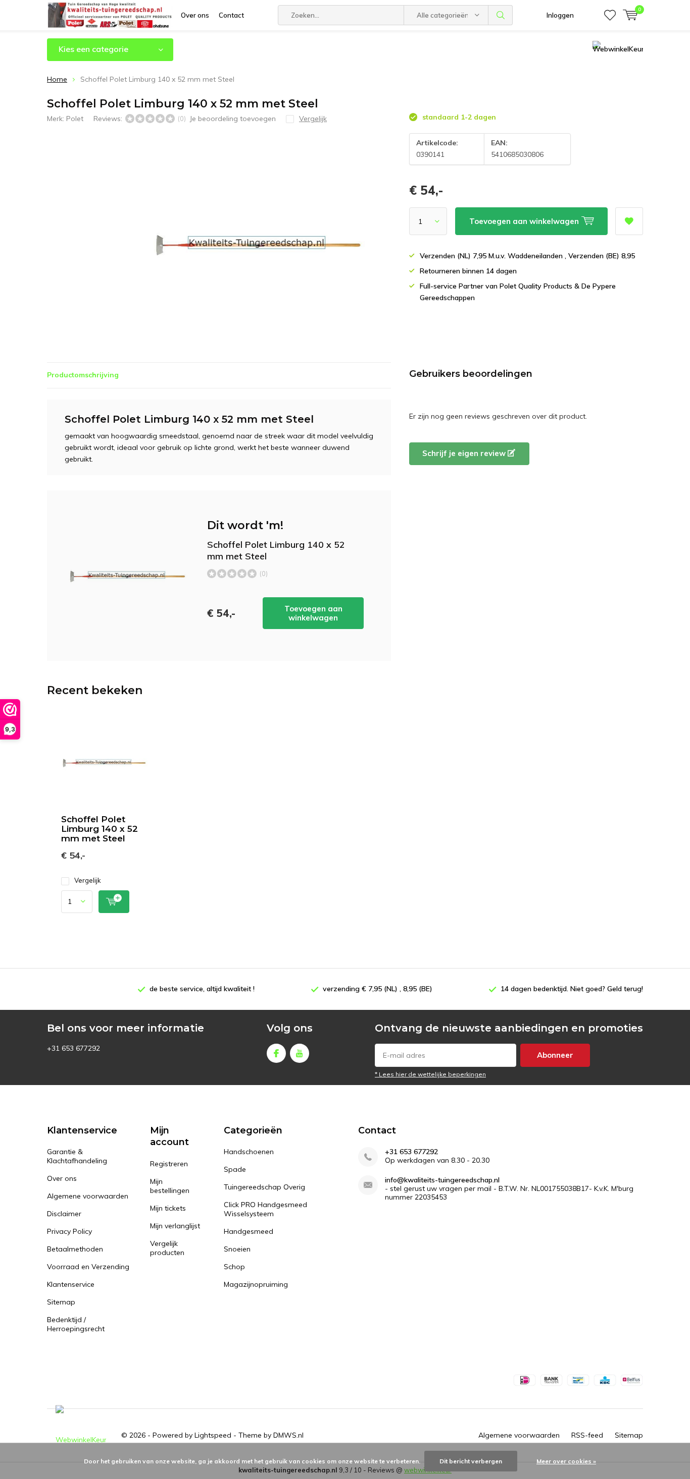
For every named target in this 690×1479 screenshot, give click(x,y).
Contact (231, 15)
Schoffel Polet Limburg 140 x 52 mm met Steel (99, 828)
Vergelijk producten (167, 1248)
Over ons (195, 15)
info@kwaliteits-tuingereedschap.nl (442, 1180)
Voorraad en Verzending (88, 1266)
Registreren (169, 1163)
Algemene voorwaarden (87, 1196)
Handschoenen (249, 1151)
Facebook (276, 1053)
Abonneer (555, 1055)
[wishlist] (610, 15)
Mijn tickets (168, 1208)
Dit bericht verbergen (470, 1461)
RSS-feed (587, 1435)
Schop (234, 1266)
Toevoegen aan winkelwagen (313, 613)
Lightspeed (212, 1435)
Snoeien (237, 1249)
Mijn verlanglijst (175, 1225)
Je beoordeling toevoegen (232, 118)
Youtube (299, 1053)
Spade (235, 1169)
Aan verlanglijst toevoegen (629, 221)
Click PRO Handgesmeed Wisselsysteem (265, 1209)
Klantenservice (70, 1284)
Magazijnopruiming (256, 1284)
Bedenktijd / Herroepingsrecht (76, 1324)
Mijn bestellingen (169, 1186)
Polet (74, 118)
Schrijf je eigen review (465, 453)
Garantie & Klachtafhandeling (77, 1156)
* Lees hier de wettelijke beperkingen (430, 1074)
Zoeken (500, 15)
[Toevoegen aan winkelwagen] (113, 901)
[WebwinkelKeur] (81, 1435)
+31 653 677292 (411, 1152)
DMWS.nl (288, 1435)
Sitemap (61, 1301)
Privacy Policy (69, 1231)
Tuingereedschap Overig (264, 1186)
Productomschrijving (83, 374)
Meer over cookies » (566, 1461)
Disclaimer (64, 1213)
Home (57, 79)
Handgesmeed (248, 1231)
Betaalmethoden (75, 1249)
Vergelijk (87, 880)
